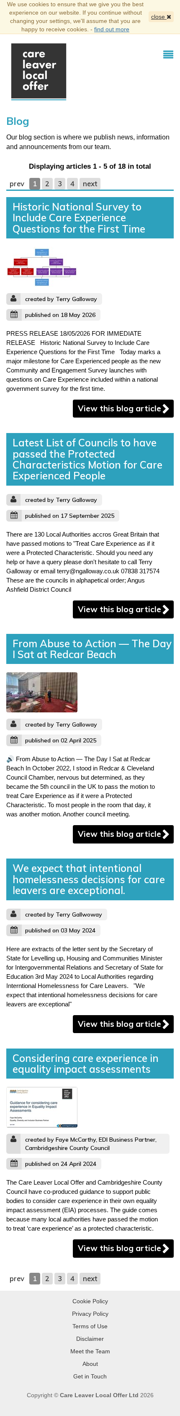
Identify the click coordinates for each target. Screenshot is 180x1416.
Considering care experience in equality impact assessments (86, 1063)
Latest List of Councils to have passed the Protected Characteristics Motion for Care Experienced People (87, 459)
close (159, 16)
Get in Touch (90, 1376)
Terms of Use (90, 1326)
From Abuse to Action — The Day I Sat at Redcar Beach (92, 649)
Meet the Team (90, 1351)
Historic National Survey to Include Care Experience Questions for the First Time (79, 217)
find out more (111, 29)
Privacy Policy (90, 1313)
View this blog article (119, 408)
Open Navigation (168, 54)
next (90, 183)
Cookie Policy (90, 1301)
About (90, 1363)
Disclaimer (90, 1338)
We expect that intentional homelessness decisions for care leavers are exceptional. (89, 879)
